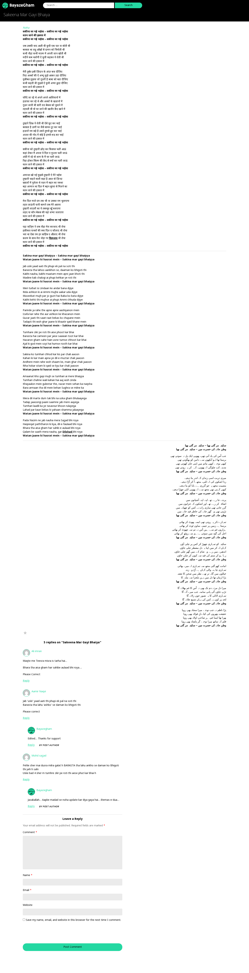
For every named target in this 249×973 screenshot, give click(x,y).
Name (27, 875)
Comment (30, 832)
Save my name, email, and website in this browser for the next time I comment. (73, 920)
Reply (26, 681)
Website (27, 905)
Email (27, 890)
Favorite (25, 632)
